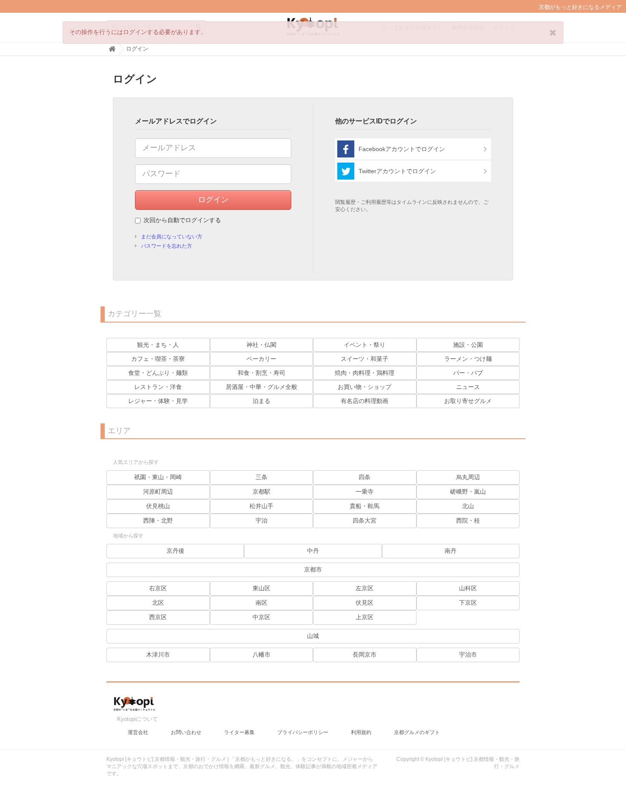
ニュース (468, 386)
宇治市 (468, 654)
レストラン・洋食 (158, 386)
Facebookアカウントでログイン (402, 149)
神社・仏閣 (261, 344)
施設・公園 (468, 344)
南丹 (451, 550)
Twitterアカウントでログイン (397, 171)
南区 (261, 602)
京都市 (313, 569)
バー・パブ (468, 372)
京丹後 (175, 550)
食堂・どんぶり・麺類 (158, 372)
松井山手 (261, 506)
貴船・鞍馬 (364, 506)
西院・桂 (468, 520)
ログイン (213, 199)
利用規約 (361, 732)
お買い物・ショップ (364, 386)
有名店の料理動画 (364, 400)
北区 (158, 602)
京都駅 (261, 491)
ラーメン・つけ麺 (468, 358)
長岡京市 (364, 654)
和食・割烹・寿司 (261, 372)
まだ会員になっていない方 (171, 237)
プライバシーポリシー (302, 732)
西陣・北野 (158, 520)
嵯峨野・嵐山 (468, 491)
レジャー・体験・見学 (158, 400)
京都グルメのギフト (417, 732)
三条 (261, 477)
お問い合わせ (186, 732)
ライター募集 (239, 732)
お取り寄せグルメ (468, 400)
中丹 (313, 550)
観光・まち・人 (158, 344)
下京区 (468, 602)
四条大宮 (364, 520)
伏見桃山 (158, 506)
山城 (313, 635)
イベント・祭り (364, 344)
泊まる (261, 400)
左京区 (364, 588)
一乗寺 (364, 491)
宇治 (261, 520)
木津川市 (158, 654)
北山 (468, 506)
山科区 (468, 588)
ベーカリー (261, 358)
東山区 (261, 588)
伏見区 (364, 602)
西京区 (158, 617)
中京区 (261, 617)
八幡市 (261, 654)
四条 (364, 477)
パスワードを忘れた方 (166, 246)
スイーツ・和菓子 (364, 358)
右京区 (158, 588)
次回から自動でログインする (182, 220)
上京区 (364, 617)
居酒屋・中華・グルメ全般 (261, 386)
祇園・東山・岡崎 (158, 477)
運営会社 (138, 732)
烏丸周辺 (468, 477)
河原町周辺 (158, 491)
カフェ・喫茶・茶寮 (158, 358)
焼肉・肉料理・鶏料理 (364, 372)
